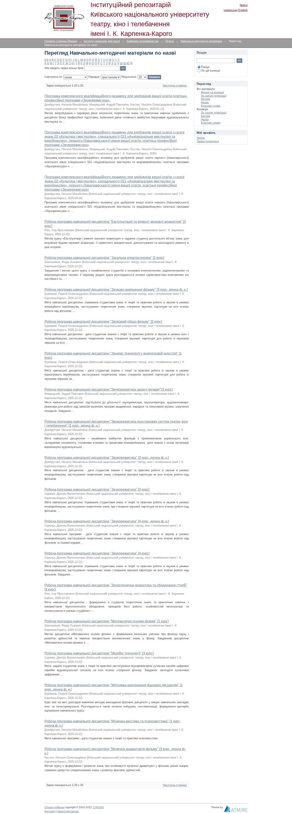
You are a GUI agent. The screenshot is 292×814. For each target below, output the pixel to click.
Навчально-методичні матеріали (201, 41)
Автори (205, 99)
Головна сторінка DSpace (60, 41)
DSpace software (54, 807)
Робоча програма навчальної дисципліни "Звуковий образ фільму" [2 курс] (103, 321)
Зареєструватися (208, 141)
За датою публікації (213, 95)
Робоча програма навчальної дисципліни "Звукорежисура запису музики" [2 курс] (108, 389)
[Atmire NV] (236, 809)
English (243, 10)
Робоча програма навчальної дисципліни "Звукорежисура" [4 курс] (96, 553)
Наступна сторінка (175, 85)
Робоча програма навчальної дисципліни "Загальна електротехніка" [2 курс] (104, 258)
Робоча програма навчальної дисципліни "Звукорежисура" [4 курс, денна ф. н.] (106, 521)
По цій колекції (210, 70)
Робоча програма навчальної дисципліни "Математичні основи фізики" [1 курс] (106, 621)
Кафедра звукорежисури (143, 41)
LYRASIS (98, 807)
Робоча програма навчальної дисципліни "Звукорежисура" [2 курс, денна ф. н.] (106, 457)
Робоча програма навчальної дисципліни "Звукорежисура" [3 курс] (96, 489)
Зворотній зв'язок (68, 811)
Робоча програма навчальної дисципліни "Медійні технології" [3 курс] (99, 653)
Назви (205, 102)
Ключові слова (210, 105)
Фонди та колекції (212, 92)
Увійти (244, 5)
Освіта (169, 41)
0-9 (46, 60)
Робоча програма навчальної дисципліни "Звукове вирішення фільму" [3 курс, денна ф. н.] (115, 289)
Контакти (50, 811)
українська (230, 10)
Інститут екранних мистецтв (102, 41)
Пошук (205, 67)
